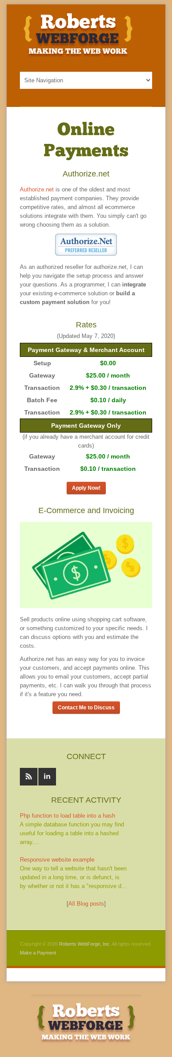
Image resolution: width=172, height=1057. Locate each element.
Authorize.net (37, 189)
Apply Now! (86, 488)
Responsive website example (57, 859)
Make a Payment (38, 952)
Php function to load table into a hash (67, 815)
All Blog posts (86, 903)
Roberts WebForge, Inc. (85, 944)
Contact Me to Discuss (86, 708)
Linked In (47, 776)
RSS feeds (28, 776)
